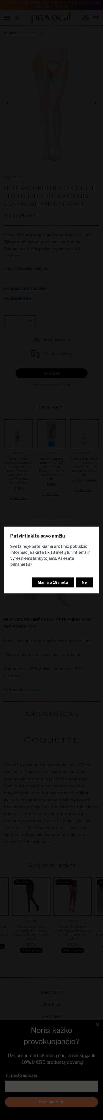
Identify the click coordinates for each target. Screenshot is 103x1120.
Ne (84, 582)
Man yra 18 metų (53, 582)
